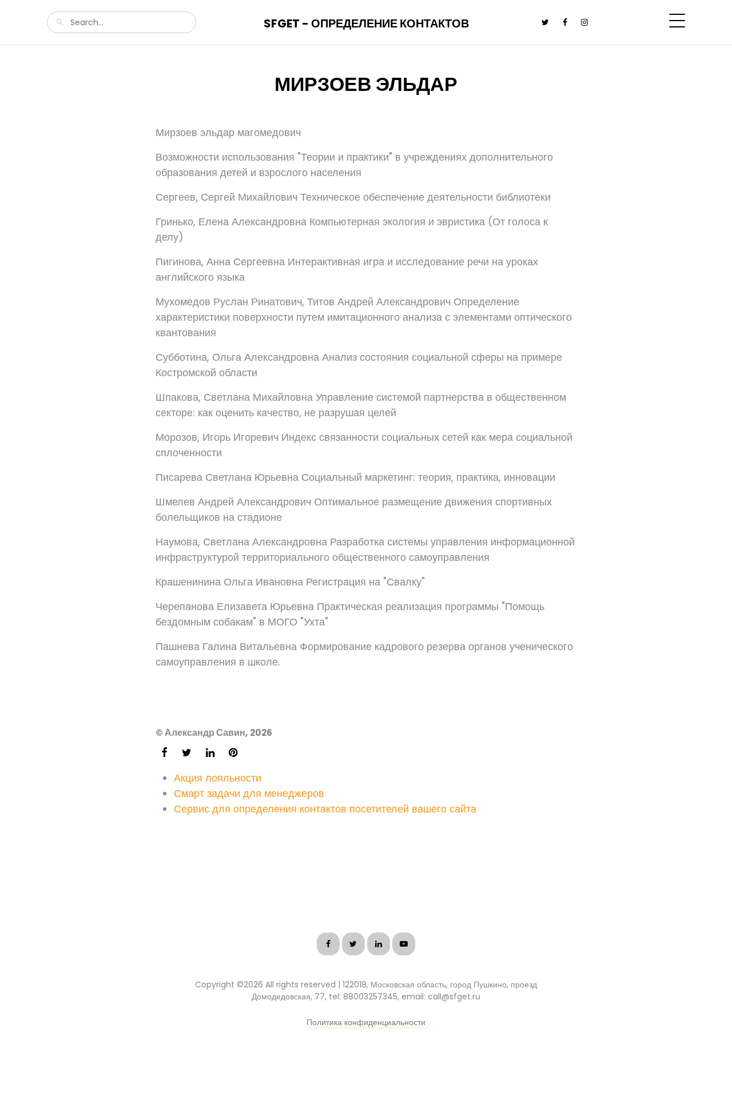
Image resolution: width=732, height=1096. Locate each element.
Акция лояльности (217, 778)
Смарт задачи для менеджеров (249, 793)
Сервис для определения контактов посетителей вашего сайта (325, 809)
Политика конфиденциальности (366, 1022)
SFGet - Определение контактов (366, 23)
